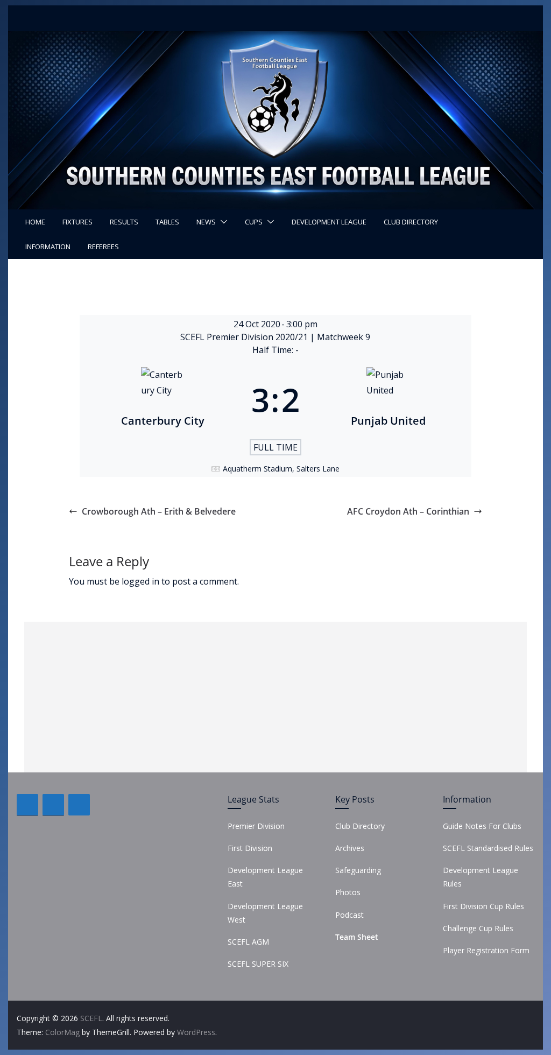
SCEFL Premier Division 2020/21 (245, 337)
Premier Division (256, 826)
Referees (103, 246)
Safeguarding (358, 870)
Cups (254, 222)
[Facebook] (27, 804)
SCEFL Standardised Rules (488, 848)
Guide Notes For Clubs (482, 826)
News (206, 222)
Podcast (349, 915)
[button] (222, 222)
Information (47, 246)
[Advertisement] (275, 697)
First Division (250, 848)
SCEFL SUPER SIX (258, 964)
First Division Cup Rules (483, 906)
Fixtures (77, 222)
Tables (167, 222)
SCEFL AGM (248, 942)
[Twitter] (53, 804)
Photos (348, 892)
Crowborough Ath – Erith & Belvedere (159, 511)
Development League (329, 222)
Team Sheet (356, 937)
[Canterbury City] (162, 399)
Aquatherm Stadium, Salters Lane (281, 468)
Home (35, 222)
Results (124, 222)
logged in (140, 581)
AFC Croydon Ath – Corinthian (408, 511)
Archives (349, 848)
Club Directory (411, 222)
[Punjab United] (388, 399)
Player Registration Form (486, 950)
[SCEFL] (275, 39)
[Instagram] (79, 804)
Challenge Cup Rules (478, 928)
